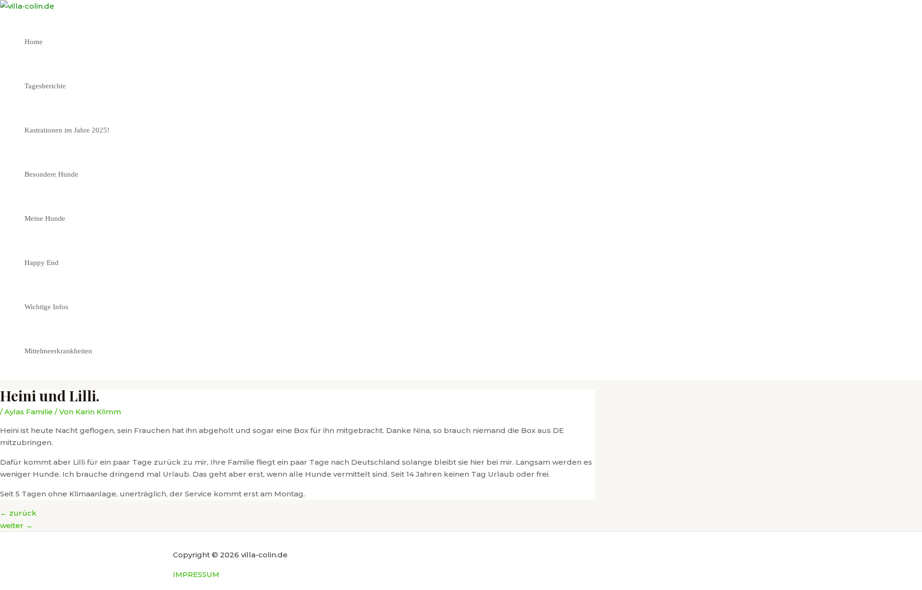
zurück (18, 513)
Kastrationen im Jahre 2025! (66, 130)
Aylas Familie (28, 411)
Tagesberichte (45, 86)
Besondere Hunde (51, 174)
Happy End (41, 262)
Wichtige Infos (46, 307)
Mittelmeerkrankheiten (58, 351)
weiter (16, 525)
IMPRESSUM (196, 574)
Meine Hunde (44, 218)
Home (33, 42)
